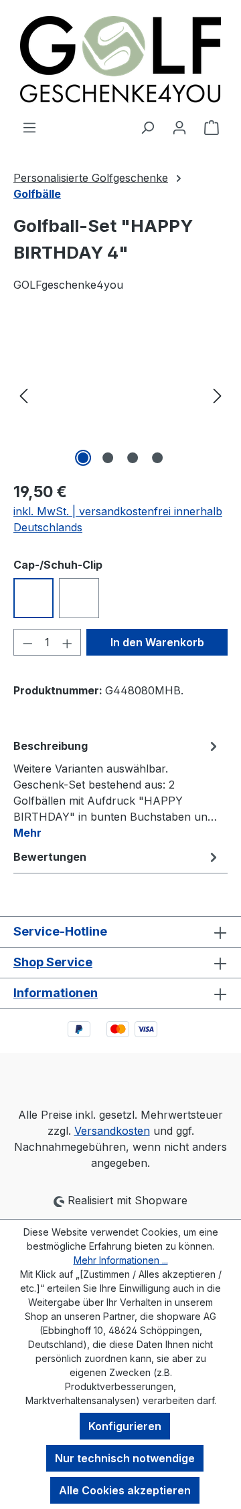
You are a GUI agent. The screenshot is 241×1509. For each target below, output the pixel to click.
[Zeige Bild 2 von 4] (107, 457)
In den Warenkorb (157, 642)
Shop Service (52, 962)
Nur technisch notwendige (125, 1458)
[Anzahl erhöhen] (68, 642)
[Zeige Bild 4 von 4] (157, 457)
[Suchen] (147, 127)
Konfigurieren (124, 1426)
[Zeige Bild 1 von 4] (83, 457)
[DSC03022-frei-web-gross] (120, 394)
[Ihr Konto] (179, 127)
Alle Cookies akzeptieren (125, 1490)
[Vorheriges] (23, 394)
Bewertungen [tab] (49, 856)
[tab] (117, 788)
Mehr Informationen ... (121, 1260)
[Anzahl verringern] (27, 642)
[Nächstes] (218, 394)
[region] (120, 394)
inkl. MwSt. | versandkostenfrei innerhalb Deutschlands (117, 519)
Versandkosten (112, 1130)
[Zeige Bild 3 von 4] (132, 457)
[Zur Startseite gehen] (120, 59)
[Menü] (29, 127)
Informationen (55, 993)
